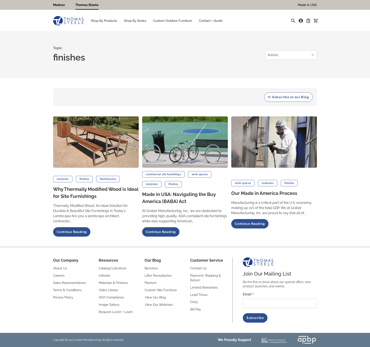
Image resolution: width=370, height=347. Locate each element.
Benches (151, 268)
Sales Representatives (69, 283)
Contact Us (198, 268)
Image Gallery (109, 305)
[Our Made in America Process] (274, 142)
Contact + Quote (211, 21)
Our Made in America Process (264, 193)
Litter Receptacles (158, 275)
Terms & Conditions (67, 290)
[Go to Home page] (68, 21)
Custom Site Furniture (161, 290)
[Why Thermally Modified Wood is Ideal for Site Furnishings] (96, 142)
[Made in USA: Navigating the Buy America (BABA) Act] (185, 142)
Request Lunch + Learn (116, 312)
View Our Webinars (159, 305)
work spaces (200, 174)
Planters (151, 283)
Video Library (108, 290)
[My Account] (301, 21)
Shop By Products (104, 21)
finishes (84, 179)
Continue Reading (72, 232)
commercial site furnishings (163, 174)
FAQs (194, 302)
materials (63, 179)
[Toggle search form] (293, 21)
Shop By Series (135, 21)
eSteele (104, 275)
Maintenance (108, 179)
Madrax (59, 5)
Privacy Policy (63, 297)
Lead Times (198, 295)
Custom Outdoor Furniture (172, 21)
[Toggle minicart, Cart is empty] (315, 21)
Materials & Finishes (113, 283)
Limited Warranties (204, 287)
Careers (58, 275)
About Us (60, 268)
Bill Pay (195, 309)
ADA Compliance (111, 297)
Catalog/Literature (112, 268)
